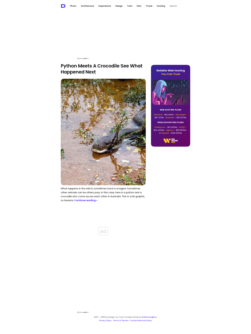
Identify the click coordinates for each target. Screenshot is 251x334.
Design (119, 5)
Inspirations (104, 5)
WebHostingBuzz (149, 317)
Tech (129, 5)
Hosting (161, 5)
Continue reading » (85, 200)
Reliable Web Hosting (170, 72)
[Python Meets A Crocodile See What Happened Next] (103, 184)
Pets (139, 5)
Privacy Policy (105, 320)
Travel (149, 5)
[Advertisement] (125, 38)
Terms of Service (121, 320)
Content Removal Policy (141, 320)
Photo (73, 5)
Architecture (87, 5)
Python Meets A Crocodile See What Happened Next (101, 69)
